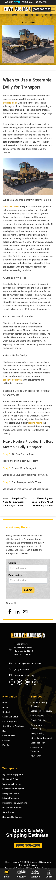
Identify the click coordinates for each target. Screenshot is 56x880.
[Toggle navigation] (53, 9)
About (5, 707)
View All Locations (22, 654)
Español (6, 745)
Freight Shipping (38, 720)
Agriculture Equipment (12, 774)
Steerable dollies (11, 206)
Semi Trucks (8, 812)
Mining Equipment (10, 798)
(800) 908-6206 (41, 9)
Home (5, 702)
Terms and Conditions (15, 868)
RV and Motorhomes (12, 807)
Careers (6, 740)
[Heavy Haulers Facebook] (12, 684)
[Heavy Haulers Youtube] (27, 684)
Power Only (35, 756)
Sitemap (46, 868)
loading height (35, 422)
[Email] (25, 614)
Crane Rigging (37, 715)
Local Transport (37, 743)
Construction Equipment (13, 788)
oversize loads (10, 102)
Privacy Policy (33, 868)
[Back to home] (16, 9)
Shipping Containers (12, 817)
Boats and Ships (10, 779)
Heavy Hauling (37, 733)
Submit (28, 590)
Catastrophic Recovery (41, 711)
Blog (4, 731)
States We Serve (10, 717)
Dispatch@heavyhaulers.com (28, 663)
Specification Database (13, 726)
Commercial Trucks (11, 784)
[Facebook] (9, 614)
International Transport (41, 738)
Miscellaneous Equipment (14, 803)
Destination (15, 575)
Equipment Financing (24, 675)
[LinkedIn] (17, 614)
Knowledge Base (10, 721)
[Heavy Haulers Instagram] (19, 684)
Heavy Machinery (10, 793)
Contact (6, 712)
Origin (12, 563)
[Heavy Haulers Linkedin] (34, 684)
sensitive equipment (13, 379)
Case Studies (8, 735)
